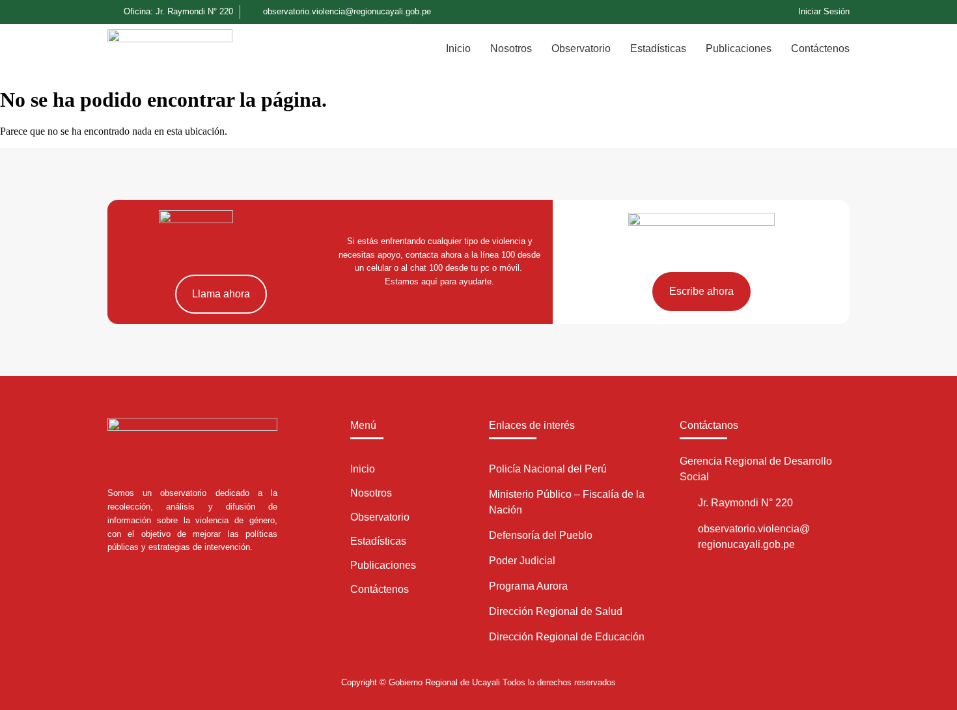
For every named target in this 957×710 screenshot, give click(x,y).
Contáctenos (820, 48)
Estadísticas (658, 48)
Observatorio (581, 48)
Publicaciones (738, 48)
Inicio (458, 48)
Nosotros (511, 48)
